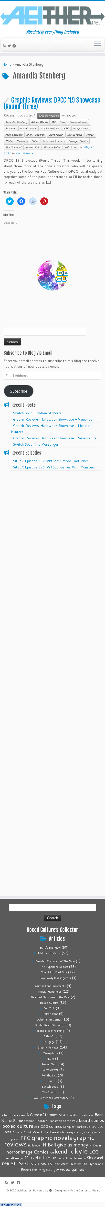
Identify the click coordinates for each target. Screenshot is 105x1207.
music (52, 1157)
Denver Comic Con (25, 1132)
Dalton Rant (50, 1014)
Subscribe (18, 391)
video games (72, 1169)
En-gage (49, 1042)
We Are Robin (52, 147)
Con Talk (49, 1008)
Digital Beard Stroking (49, 1025)
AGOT (64, 1114)
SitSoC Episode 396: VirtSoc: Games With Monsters (54, 467)
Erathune (10, 128)
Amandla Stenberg (16, 122)
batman (29, 1121)
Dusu (62, 122)
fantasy (78, 1132)
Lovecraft (8, 1158)
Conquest (69, 1127)
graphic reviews (50, 128)
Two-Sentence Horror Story (50, 1098)
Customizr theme (89, 1190)
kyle (81, 1151)
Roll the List (49, 1075)
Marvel (90, 134)
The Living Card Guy (54, 972)
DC (53, 122)
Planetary (22, 141)
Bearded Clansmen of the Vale (50, 997)
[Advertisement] (52, 525)
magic (19, 1158)
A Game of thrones (42, 1114)
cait (36, 1126)
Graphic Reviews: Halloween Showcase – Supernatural (55, 438)
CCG (44, 1126)
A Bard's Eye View (49, 948)
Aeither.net (24, 1190)
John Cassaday (13, 134)
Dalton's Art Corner (49, 1020)
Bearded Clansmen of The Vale (55, 961)
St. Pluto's (50, 1081)
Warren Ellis (32, 147)
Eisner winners (78, 122)
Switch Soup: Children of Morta (37, 413)
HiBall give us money (65, 1144)
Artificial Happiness (49, 992)
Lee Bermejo (74, 134)
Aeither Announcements (50, 986)
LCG (94, 1151)
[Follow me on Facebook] (14, 46)
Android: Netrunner (82, 1115)
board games (91, 1120)
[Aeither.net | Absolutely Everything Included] (52, 15)
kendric (64, 1151)
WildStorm (70, 147)
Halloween (35, 1145)
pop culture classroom (71, 1158)
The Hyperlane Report (54, 967)
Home (6, 64)
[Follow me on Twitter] (10, 46)
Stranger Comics (78, 141)
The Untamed (13, 147)
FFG (25, 1138)
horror (13, 1151)
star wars (41, 1163)
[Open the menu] (97, 44)
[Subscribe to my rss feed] (5, 46)
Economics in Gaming (50, 1031)
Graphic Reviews (49, 115)
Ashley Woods (39, 122)
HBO (66, 128)
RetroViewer (50, 1070)
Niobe (9, 141)
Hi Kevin (95, 1145)
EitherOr (49, 1036)
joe (52, 1152)
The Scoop (49, 1092)
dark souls (83, 1127)
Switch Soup (50, 1087)
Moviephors (50, 1053)
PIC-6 (50, 1059)
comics (55, 1126)
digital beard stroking (56, 1132)
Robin (35, 141)
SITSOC (20, 1163)
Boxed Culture (49, 1003)
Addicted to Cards (49, 953)
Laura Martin (55, 134)
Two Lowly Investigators (55, 978)
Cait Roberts (24, 153)
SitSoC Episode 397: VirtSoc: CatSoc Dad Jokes (51, 460)
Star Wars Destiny (67, 1164)
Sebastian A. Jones (53, 141)
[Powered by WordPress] (50, 1189)
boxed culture (17, 1125)
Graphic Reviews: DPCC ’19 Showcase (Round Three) (51, 103)
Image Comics (81, 128)
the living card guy (45, 1169)
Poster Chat (49, 1064)
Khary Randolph (35, 134)
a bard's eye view (13, 1115)
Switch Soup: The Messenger (35, 444)
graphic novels (28, 128)
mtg (43, 1157)
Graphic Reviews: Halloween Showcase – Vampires (52, 419)
